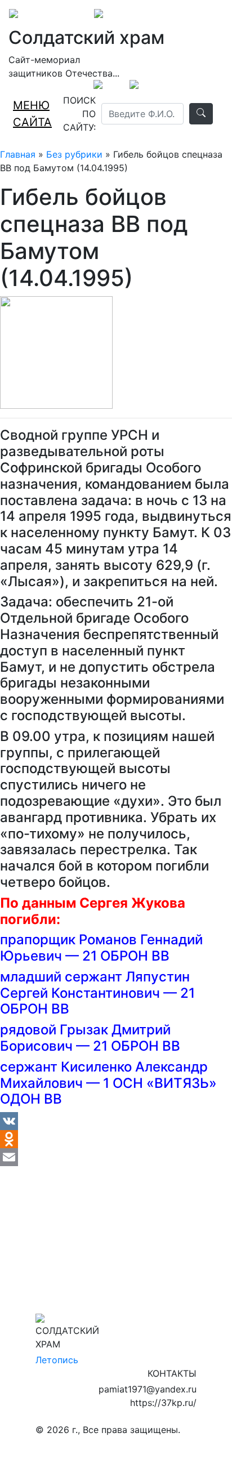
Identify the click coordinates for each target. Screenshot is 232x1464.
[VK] (116, 1121)
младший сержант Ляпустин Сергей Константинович (95, 984)
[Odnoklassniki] (116, 1139)
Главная (17, 154)
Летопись (56, 1359)
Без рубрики (74, 154)
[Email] (116, 1157)
